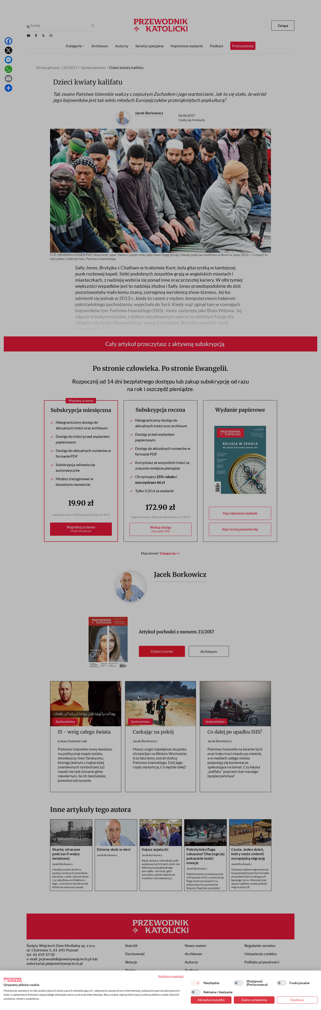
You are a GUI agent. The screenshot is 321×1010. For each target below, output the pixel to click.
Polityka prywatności (171, 976)
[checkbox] (195, 983)
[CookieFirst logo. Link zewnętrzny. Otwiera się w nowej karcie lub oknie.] (13, 980)
